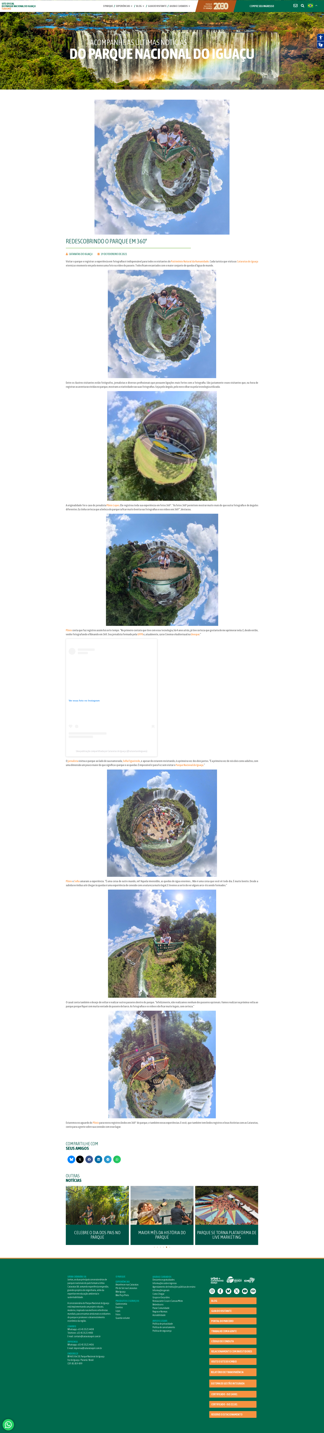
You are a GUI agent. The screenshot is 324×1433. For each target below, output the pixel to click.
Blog (139, 6)
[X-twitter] (237, 1291)
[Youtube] (245, 1291)
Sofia (77, 881)
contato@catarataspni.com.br (87, 1336)
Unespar (195, 634)
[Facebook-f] (220, 1291)
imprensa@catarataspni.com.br (88, 1348)
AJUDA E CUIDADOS (162, 1276)
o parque (108, 6)
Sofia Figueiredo (131, 760)
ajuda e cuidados (179, 6)
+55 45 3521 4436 (85, 1344)
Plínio (69, 630)
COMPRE (262, 6)
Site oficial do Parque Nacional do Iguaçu (19, 6)
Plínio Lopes (112, 505)
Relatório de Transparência (227, 1372)
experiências (123, 6)
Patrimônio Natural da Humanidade (190, 261)
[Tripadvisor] (253, 1291)
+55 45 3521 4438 (85, 1329)
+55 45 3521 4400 (85, 1332)
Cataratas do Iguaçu (247, 261)
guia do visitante (157, 6)
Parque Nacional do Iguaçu (189, 765)
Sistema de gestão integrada (228, 1383)
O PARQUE (120, 1276)
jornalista (73, 760)
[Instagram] (212, 1291)
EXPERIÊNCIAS (123, 1281)
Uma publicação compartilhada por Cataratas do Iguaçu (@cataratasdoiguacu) (111, 751)
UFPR (140, 634)
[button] (80, 1159)
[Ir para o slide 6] (169, 1247)
